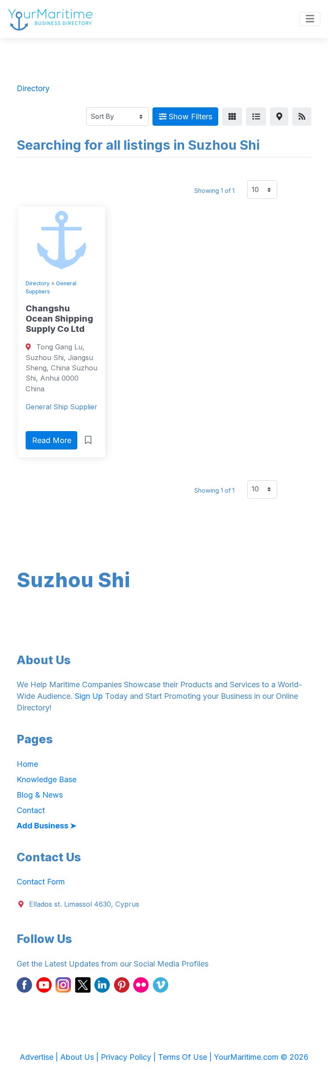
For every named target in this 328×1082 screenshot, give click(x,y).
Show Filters (189, 116)
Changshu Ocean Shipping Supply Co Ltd (59, 318)
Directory (38, 283)
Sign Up (89, 696)
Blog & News (40, 794)
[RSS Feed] (301, 116)
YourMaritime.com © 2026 (261, 1056)
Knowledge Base (46, 779)
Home (27, 764)
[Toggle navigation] (309, 19)
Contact (31, 810)
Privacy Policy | (129, 1056)
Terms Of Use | (186, 1056)
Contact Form (41, 881)
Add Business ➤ (46, 825)
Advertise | (40, 1056)
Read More (51, 440)
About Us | (80, 1056)
